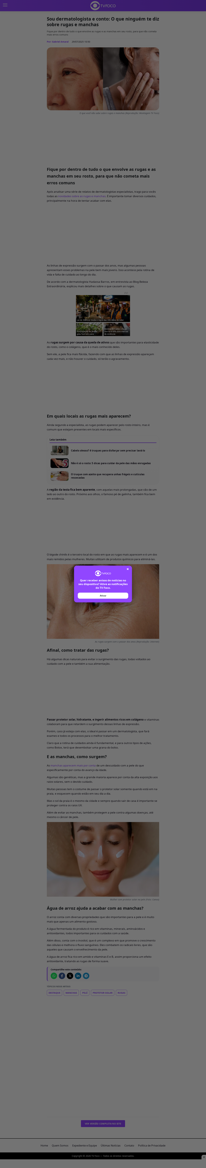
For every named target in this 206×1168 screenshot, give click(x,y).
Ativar (103, 595)
